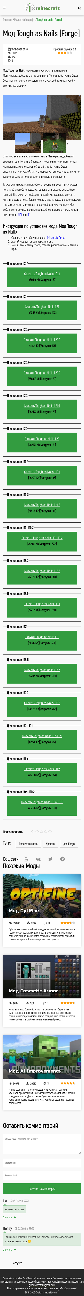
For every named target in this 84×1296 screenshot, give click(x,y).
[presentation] (67, 138)
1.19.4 (25, 461)
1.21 (25, 296)
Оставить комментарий (42, 1189)
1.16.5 (26, 659)
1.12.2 (25, 692)
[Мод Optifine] (42, 896)
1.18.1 (25, 593)
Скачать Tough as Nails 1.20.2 (42, 372)
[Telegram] (62, 859)
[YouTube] (26, 859)
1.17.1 (25, 626)
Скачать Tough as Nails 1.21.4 (42, 273)
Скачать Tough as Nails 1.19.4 (42, 472)
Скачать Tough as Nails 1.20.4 (42, 339)
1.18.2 (26, 560)
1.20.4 (26, 329)
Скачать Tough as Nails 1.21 (42, 306)
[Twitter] (50, 859)
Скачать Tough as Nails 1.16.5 (42, 670)
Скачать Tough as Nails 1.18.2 (42, 571)
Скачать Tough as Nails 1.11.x (42, 769)
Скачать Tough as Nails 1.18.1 (42, 604)
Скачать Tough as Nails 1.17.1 (42, 637)
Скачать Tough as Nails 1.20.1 (42, 406)
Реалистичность (28, 844)
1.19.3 (26, 494)
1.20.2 (26, 362)
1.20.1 (26, 395)
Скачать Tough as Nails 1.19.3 (42, 505)
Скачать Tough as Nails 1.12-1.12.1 (42, 736)
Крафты (50, 844)
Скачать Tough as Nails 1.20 (42, 439)
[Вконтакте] (38, 859)
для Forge (69, 844)
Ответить (7, 1217)
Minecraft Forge (56, 237)
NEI (20, 214)
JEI (28, 214)
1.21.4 (25, 263)
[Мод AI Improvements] (42, 1057)
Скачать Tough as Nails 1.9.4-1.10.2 (42, 802)
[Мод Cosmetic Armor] (42, 976)
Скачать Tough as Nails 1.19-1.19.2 (42, 538)
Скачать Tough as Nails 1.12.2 (42, 703)
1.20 (25, 428)
